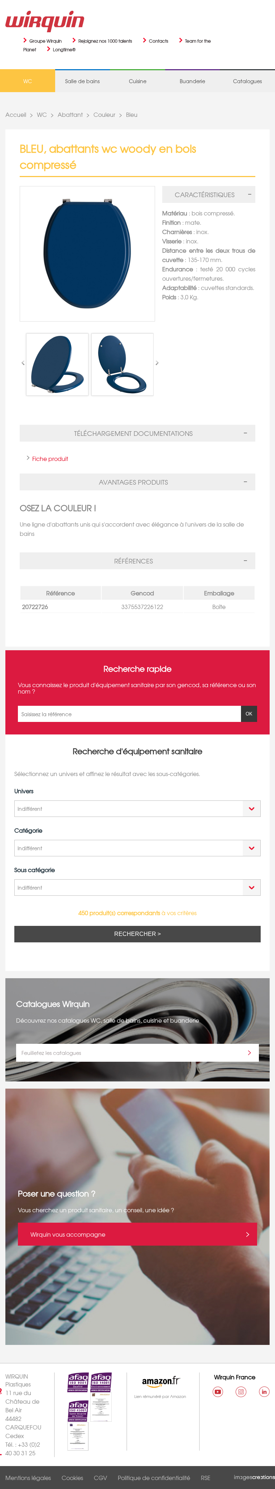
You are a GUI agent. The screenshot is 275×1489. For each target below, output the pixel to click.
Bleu (132, 114)
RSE (206, 1477)
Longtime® (64, 49)
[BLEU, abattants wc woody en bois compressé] (87, 254)
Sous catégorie (34, 869)
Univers (23, 790)
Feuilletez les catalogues (51, 1052)
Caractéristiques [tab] (205, 194)
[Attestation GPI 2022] (95, 1417)
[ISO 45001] (72, 1417)
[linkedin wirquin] (264, 1391)
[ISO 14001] (95, 1388)
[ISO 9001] (72, 1388)
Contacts (158, 41)
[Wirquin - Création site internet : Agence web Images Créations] (254, 1476)
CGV (100, 1477)
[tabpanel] (208, 257)
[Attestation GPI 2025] (72, 1446)
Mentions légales (28, 1477)
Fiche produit (50, 458)
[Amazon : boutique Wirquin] (159, 1382)
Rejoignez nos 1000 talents (105, 41)
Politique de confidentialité (154, 1477)
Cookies (72, 1477)
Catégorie (28, 830)
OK (249, 714)
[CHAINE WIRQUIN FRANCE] (217, 1391)
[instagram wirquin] (241, 1391)
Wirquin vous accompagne (67, 1234)
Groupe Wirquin (45, 41)
